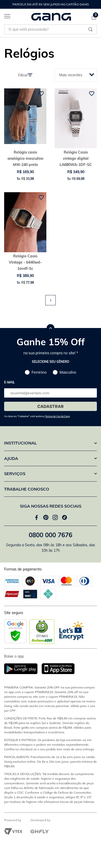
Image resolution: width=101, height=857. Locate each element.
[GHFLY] (40, 831)
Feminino (39, 372)
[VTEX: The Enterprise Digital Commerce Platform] (13, 831)
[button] (37, 414)
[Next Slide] (94, 4)
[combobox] (50, 29)
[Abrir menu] (5, 17)
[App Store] (58, 669)
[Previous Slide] (6, 4)
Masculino (68, 372)
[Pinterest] (45, 517)
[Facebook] (36, 517)
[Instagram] (55, 517)
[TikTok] (64, 517)
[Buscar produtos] (90, 29)
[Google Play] (23, 669)
